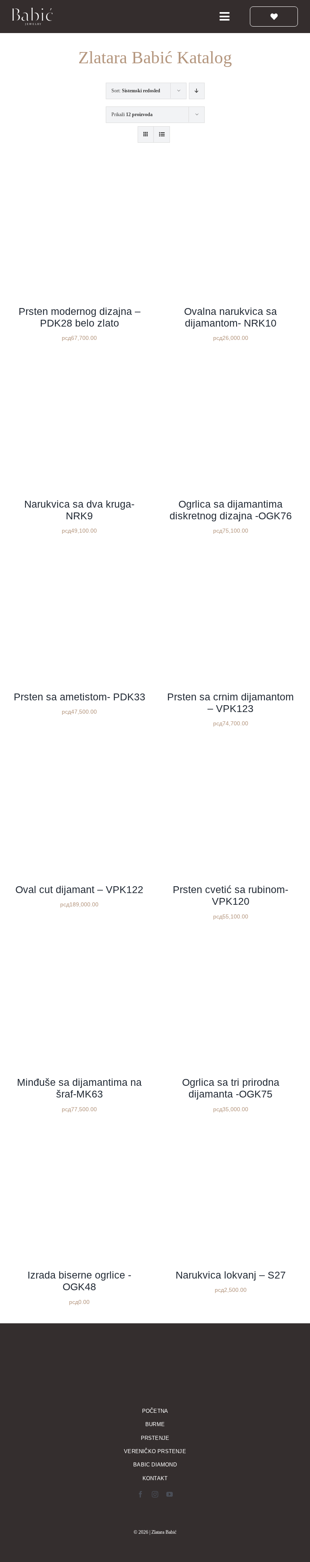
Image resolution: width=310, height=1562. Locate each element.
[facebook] (140, 1494)
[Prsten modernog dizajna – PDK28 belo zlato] (79, 172)
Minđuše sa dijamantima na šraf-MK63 (79, 1088)
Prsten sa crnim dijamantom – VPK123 (230, 702)
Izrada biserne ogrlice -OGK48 (79, 1280)
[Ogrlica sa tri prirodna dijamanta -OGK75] (230, 943)
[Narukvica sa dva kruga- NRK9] (79, 365)
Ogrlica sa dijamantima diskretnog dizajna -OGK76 (231, 509)
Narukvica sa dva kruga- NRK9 (79, 509)
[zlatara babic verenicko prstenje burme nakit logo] (32, 10)
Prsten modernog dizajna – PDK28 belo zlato (79, 317)
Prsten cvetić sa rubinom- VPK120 (230, 895)
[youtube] (169, 1494)
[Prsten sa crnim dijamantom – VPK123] (230, 557)
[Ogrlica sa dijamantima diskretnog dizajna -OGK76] (230, 365)
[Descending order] (197, 91)
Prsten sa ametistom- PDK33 (79, 696)
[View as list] (162, 134)
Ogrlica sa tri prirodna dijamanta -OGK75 (230, 1088)
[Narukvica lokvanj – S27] (230, 1136)
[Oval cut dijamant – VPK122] (79, 750)
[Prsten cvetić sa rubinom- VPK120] (230, 750)
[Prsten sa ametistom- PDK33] (79, 557)
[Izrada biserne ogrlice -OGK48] (79, 1136)
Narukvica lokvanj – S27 (231, 1275)
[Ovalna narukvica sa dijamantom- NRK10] (230, 172)
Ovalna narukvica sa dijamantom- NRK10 (230, 317)
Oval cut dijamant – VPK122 (79, 889)
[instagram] (155, 1494)
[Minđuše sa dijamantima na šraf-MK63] (79, 943)
